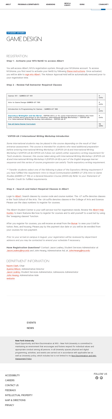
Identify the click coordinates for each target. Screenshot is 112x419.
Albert (18, 196)
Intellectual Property (19, 395)
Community (103, 4)
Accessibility (12, 375)
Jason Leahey (13, 272)
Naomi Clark (12, 265)
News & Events (67, 4)
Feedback (10, 390)
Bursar (74, 223)
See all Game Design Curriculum (22, 124)
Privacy (9, 405)
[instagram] (101, 378)
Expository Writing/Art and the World (25, 116)
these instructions (76, 71)
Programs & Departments (28, 4)
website (11, 278)
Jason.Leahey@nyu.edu (18, 250)
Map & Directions (15, 400)
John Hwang (13, 275)
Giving (82, 4)
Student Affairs (16, 33)
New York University (24, 341)
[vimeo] (96, 378)
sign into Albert (32, 74)
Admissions (50, 4)
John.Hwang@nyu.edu (79, 250)
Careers (10, 380)
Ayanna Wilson (14, 269)
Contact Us (12, 385)
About (8, 4)
